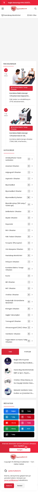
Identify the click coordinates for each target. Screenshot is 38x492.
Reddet (19, 486)
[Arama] (35, 9)
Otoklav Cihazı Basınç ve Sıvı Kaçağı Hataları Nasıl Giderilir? (23, 383)
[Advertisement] (19, 40)
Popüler (27, 352)
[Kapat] (25, 447)
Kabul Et (9, 486)
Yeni (10, 352)
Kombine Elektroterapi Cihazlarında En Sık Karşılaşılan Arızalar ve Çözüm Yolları (19, 134)
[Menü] (3, 9)
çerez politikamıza (11, 480)
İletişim (19, 450)
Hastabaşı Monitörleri (11, 15)
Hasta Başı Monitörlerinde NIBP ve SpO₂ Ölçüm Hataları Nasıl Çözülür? (24, 373)
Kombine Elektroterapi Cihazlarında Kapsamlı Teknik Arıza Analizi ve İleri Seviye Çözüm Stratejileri (20, 94)
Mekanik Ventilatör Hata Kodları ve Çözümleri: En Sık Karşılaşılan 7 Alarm (23, 393)
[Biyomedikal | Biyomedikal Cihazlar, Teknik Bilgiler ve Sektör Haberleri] (19, 8)
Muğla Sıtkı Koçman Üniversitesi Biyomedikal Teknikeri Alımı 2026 (23, 363)
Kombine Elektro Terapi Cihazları (19, 88)
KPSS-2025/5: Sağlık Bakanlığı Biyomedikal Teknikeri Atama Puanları (19, 3)
